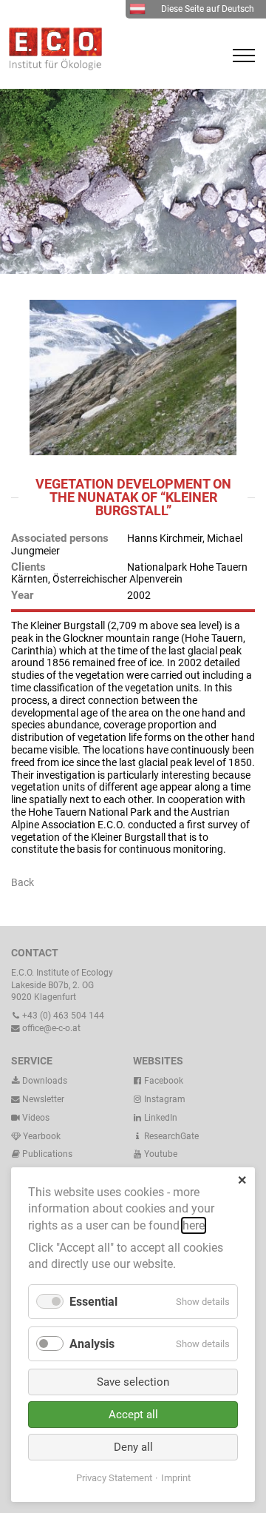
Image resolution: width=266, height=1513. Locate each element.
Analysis (92, 1344)
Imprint (176, 1477)
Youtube (159, 1154)
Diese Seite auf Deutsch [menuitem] (207, 9)
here (194, 1225)
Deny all (133, 1447)
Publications (47, 1154)
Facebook (162, 1081)
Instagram (163, 1099)
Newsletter (42, 1099)
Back (22, 882)
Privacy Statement (114, 1477)
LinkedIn (159, 1118)
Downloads (43, 1081)
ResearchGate (170, 1136)
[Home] (51, 67)
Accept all (133, 1414)
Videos (36, 1118)
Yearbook (41, 1136)
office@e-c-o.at (50, 1028)
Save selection (133, 1382)
